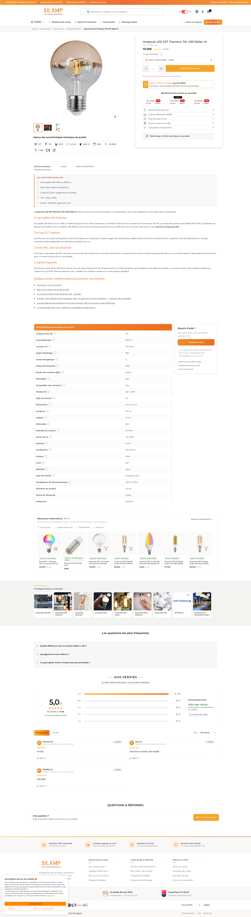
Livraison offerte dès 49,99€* (160, 114)
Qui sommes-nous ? (97, 867)
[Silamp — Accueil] (51, 864)
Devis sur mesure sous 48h (159, 123)
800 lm (86, 144)
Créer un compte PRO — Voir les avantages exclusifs (230, 2)
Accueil (34, 29)
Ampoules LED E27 (74, 29)
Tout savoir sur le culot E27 (49, 285)
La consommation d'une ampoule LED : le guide (59, 294)
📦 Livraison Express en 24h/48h (50, 2)
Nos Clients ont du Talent (141, 871)
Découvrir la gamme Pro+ (201, 519)
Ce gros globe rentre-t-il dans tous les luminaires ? (65, 662)
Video (63, 167)
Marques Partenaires (97, 880)
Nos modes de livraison (99, 876)
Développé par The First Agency (70, 913)
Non (99, 144)
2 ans (41, 150)
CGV (199, 913)
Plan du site (207, 913)
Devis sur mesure (180, 867)
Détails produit (42, 167)
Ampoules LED (45, 29)
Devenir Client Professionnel (143, 867)
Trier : (195, 733)
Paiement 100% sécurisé (158, 110)
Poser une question (207, 817)
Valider (207, 905)
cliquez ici (51, 896)
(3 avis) (166, 49)
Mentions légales (188, 913)
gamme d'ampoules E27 (167, 227)
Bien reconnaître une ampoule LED (53, 289)
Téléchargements (85, 167)
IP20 (61, 144)
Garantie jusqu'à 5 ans (157, 119)
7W (50, 144)
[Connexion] (202, 11)
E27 (39, 144)
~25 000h (112, 144)
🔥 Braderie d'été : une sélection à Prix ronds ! (19, 2)
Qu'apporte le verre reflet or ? (54, 654)
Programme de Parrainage (141, 880)
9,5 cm (73, 144)
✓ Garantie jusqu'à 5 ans (97, 2)
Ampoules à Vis (58, 29)
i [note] (161, 54)
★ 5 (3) (55, 733)
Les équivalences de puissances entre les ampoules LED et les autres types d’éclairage (76, 303)
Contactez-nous (196, 342)
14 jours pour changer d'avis (160, 127)
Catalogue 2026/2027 (98, 871)
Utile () (42, 758)
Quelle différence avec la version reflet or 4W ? (63, 646)
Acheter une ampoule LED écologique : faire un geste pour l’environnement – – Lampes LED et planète (84, 298)
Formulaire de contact (182, 871)
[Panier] (208, 11)
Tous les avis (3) (42, 733)
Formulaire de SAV (180, 876)
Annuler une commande (183, 880)
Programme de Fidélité (140, 876)
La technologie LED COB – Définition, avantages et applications (66, 307)
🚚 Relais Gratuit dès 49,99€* (75, 2)
